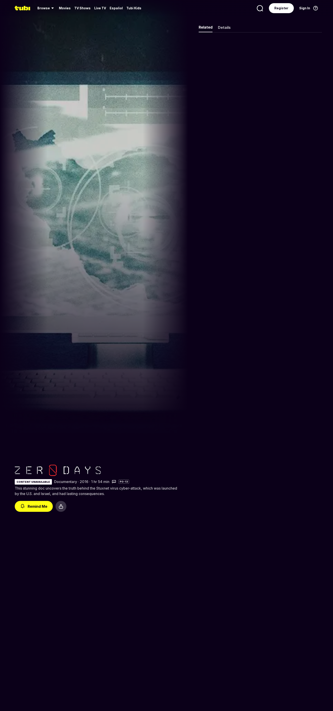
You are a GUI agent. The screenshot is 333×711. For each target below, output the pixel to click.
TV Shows (82, 8)
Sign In (304, 8)
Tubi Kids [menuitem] (133, 8)
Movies (65, 8)
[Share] (61, 506)
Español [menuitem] (116, 8)
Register (281, 8)
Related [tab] (205, 27)
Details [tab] (224, 27)
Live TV (100, 8)
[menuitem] (46, 8)
